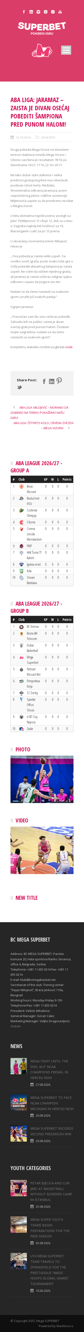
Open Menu (66, 50)
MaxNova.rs (65, 1326)
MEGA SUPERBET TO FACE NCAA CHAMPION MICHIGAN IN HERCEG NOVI (52, 1103)
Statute (15, 1026)
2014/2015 (48, 137)
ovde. (69, 347)
